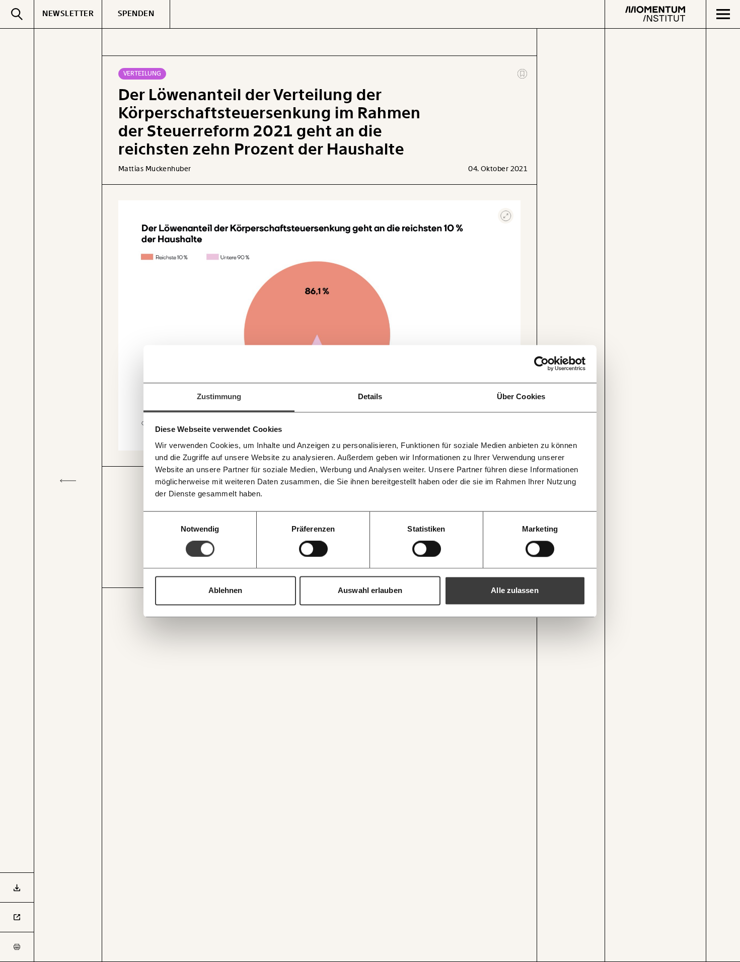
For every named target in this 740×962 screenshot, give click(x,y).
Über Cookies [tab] (521, 396)
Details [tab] (370, 396)
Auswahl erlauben (370, 590)
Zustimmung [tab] (219, 396)
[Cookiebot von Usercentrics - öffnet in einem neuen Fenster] (541, 363)
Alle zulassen (514, 590)
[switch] (313, 549)
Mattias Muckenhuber (154, 168)
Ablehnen (225, 590)
